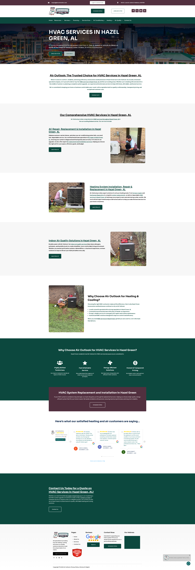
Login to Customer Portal (97, 2)
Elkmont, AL (114, 45)
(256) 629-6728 (118, 11)
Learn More (69, 53)
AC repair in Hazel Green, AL (74, 496)
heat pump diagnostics (97, 195)
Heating (109, 20)
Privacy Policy (75, 567)
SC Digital (87, 567)
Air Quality (118, 20)
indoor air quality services (79, 244)
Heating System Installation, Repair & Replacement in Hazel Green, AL (111, 188)
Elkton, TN (83, 47)
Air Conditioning (98, 20)
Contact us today (85, 497)
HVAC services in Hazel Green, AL (89, 82)
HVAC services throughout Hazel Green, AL (106, 119)
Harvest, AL (52, 47)
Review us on (59, 439)
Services (67, 20)
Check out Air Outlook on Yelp (97, 461)
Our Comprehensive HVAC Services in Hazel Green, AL (95, 115)
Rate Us (93, 544)
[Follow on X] (137, 10)
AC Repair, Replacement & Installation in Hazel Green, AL (75, 130)
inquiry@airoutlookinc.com (59, 2)
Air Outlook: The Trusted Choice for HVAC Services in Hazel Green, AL (95, 75)
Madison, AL (98, 45)
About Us (76, 539)
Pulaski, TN (76, 47)
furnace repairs (137, 193)
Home (51, 20)
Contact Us (127, 20)
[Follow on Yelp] (144, 10)
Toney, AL (91, 45)
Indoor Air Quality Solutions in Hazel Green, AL (75, 240)
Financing (76, 20)
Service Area (86, 20)
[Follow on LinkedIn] (140, 10)
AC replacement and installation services (79, 142)
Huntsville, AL (107, 45)
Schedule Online (97, 11)
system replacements (118, 195)
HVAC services (73, 45)
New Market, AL (60, 47)
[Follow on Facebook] (133, 10)
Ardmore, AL (69, 47)
